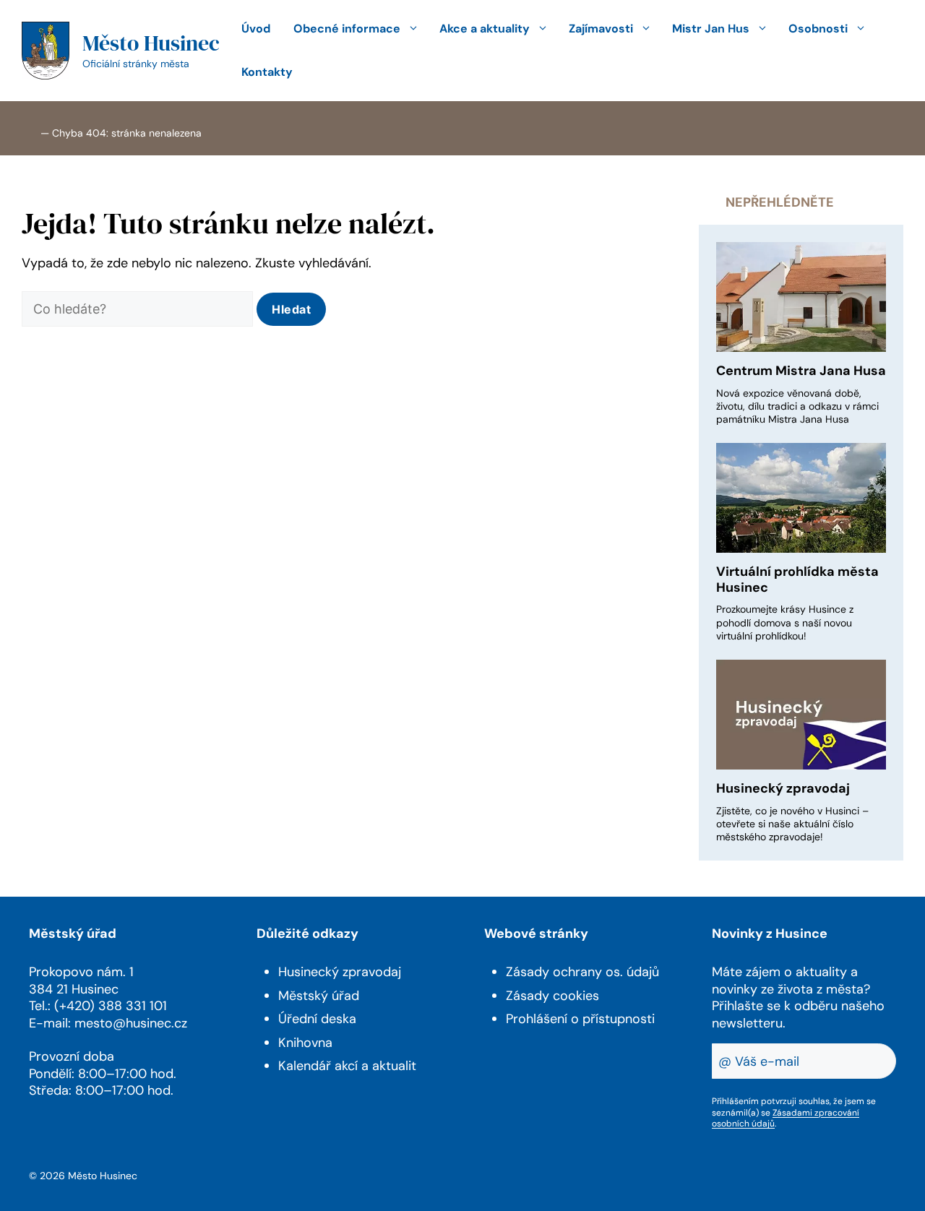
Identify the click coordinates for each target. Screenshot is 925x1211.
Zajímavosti (601, 28)
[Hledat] (291, 309)
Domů (30, 132)
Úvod (255, 28)
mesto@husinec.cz (130, 1023)
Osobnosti (818, 28)
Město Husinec (151, 43)
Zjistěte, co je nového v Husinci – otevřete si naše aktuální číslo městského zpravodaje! (792, 823)
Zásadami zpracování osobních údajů (785, 1118)
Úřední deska (317, 1018)
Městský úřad (318, 995)
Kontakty (267, 71)
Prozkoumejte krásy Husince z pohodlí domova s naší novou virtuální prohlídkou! (784, 622)
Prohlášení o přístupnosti (580, 1018)
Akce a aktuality (484, 28)
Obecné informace (346, 28)
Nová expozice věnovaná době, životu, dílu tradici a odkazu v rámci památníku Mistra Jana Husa (797, 406)
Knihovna (305, 1042)
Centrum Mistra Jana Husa (801, 370)
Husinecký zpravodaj (783, 788)
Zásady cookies (552, 995)
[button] (322, 72)
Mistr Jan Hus (710, 28)
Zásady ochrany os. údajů (582, 972)
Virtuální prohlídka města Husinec (797, 579)
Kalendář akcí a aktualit (347, 1065)
